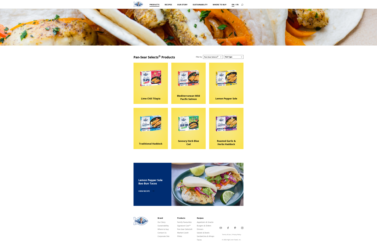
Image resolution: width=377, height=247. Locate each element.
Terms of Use (226, 234)
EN (233, 4)
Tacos (199, 240)
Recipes (168, 4)
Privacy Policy (236, 234)
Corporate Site (163, 236)
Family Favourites (184, 222)
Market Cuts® (182, 233)
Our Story (182, 4)
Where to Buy (219, 4)
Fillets (179, 236)
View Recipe (144, 191)
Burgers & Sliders (204, 225)
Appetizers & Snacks (205, 222)
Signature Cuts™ (184, 225)
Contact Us (162, 233)
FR (237, 4)
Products (154, 4)
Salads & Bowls (203, 233)
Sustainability (200, 4)
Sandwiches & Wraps (205, 236)
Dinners (200, 229)
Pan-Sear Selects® (184, 229)
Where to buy (163, 229)
